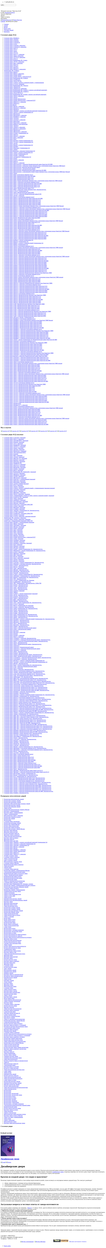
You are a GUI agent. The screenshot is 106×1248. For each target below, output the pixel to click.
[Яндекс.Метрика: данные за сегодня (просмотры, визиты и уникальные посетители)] (40, 1241)
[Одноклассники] (62, 431)
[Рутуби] (24, 431)
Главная (3, 21)
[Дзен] (5, 431)
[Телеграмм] (33, 431)
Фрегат (30, 1208)
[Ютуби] (43, 431)
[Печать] (8, 1162)
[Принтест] (14, 431)
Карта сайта (7, 1246)
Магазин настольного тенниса (77, 1241)
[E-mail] (3, 1162)
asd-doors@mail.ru (10, 12)
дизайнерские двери (58, 1172)
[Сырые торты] (64, 1241)
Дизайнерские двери (10, 1159)
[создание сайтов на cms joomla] (57, 1241)
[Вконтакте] (52, 431)
